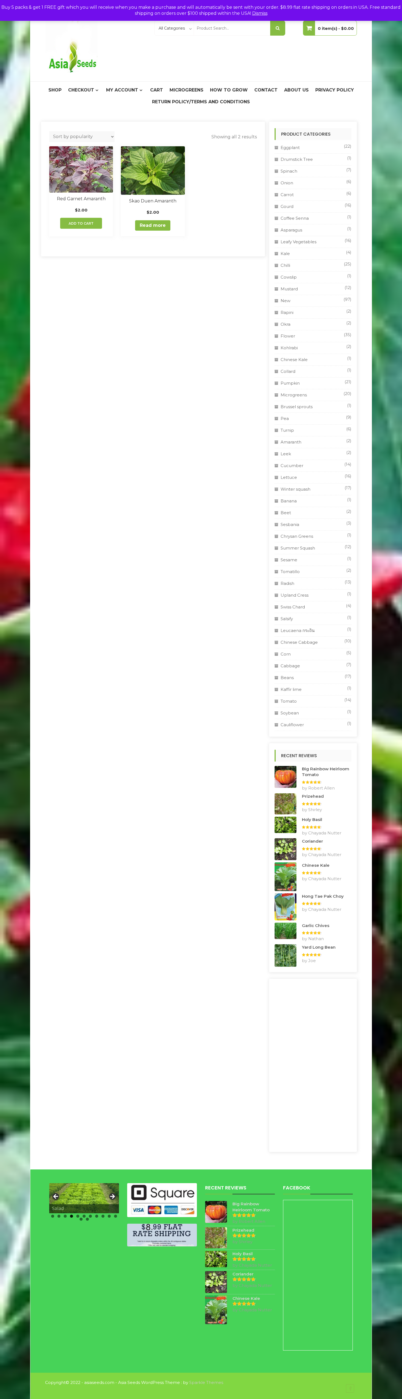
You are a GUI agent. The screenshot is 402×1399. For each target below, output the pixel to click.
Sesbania (290, 524)
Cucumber (292, 465)
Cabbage (290, 665)
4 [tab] (71, 1216)
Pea (285, 418)
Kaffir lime (291, 689)
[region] (84, 1198)
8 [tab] (96, 1216)
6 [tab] (84, 1216)
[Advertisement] (313, 1065)
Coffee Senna (295, 218)
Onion (287, 182)
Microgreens (186, 90)
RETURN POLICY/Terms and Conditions (201, 101)
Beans (287, 677)
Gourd (287, 206)
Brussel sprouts (297, 406)
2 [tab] (58, 1216)
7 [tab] (90, 1216)
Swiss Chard (293, 607)
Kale (285, 253)
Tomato (289, 701)
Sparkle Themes (206, 1382)
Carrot (287, 194)
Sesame (289, 559)
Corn (286, 654)
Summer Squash (298, 548)
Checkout (81, 90)
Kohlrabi (289, 347)
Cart (156, 90)
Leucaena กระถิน (297, 630)
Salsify (287, 618)
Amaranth (291, 442)
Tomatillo (290, 571)
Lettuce (289, 477)
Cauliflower (292, 724)
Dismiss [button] (259, 13)
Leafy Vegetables (298, 241)
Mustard (289, 288)
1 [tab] (52, 1216)
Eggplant (290, 147)
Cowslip (289, 277)
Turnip (287, 430)
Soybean (290, 713)
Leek (286, 453)
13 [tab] (87, 1219)
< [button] (56, 1197)
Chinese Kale (294, 359)
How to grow (229, 90)
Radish (287, 583)
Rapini (287, 312)
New (285, 300)
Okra (285, 324)
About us (296, 90)
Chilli (285, 265)
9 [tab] (102, 1216)
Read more (153, 225)
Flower (288, 336)
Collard (288, 371)
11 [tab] (115, 1216)
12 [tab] (81, 1219)
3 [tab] (65, 1216)
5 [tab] (77, 1216)
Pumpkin (290, 383)
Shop (55, 90)
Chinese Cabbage (299, 642)
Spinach (289, 171)
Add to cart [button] (81, 223)
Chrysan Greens (297, 536)
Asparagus (291, 230)
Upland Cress (294, 595)
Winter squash (295, 489)
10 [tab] (109, 1216)
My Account (122, 90)
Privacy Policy (334, 90)
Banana (289, 500)
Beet (286, 512)
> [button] (112, 1197)
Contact (266, 90)
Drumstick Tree (297, 159)
